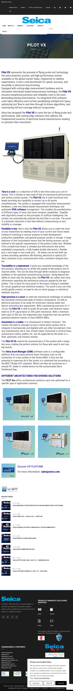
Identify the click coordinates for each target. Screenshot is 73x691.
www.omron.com (6, 668)
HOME (4, 26)
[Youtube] (3, 617)
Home (33, 49)
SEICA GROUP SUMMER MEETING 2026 (23, 549)
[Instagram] (16, 617)
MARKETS (20, 26)
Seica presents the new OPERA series (24, 538)
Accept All (61, 683)
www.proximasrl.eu (7, 652)
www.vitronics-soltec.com (8, 666)
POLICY (4, 31)
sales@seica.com (50, 471)
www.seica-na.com (7, 656)
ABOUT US (11, 26)
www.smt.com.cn (6, 662)
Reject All (49, 683)
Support (48, 7)
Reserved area (13, 7)
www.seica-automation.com (9, 660)
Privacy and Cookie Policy (42, 678)
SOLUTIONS (30, 26)
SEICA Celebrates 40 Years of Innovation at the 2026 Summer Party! (34, 527)
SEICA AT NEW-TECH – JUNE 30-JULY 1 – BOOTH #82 (27, 516)
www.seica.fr (5, 654)
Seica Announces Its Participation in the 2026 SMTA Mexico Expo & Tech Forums (38, 505)
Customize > (36, 683)
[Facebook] (12, 617)
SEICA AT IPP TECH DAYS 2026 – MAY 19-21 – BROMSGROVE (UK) (31, 560)
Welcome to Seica (6, 2)
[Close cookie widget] (67, 661)
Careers (23, 7)
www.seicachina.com (7, 658)
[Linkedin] (8, 617)
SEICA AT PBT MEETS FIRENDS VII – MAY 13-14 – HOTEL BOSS (30, 571)
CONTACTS (40, 26)
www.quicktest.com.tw (8, 664)
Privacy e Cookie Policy (35, 7)
